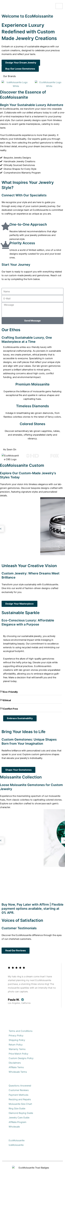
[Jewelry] (20, 1201)
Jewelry (20, 1203)
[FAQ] (45, 1201)
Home (8, 1203)
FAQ (44, 1203)
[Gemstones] (32, 1201)
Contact (56, 1203)
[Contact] (57, 1201)
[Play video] (1, 176)
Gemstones (32, 1203)
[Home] (8, 1201)
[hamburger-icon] (59, 6)
